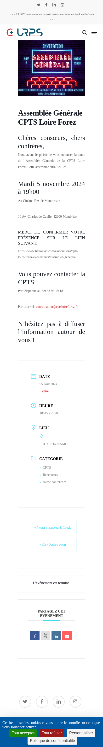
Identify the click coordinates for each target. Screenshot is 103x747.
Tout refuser (52, 733)
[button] (94, 32)
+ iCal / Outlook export (53, 544)
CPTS (47, 467)
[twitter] (38, 4)
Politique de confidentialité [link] (52, 741)
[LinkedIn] (56, 635)
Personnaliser (81, 733)
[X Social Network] (45, 635)
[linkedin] (54, 4)
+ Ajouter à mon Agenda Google (52, 527)
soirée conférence (54, 482)
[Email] (67, 635)
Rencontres (50, 475)
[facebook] (46, 4)
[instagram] (62, 4)
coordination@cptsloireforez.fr (57, 307)
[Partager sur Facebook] (35, 635)
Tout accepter (23, 733)
